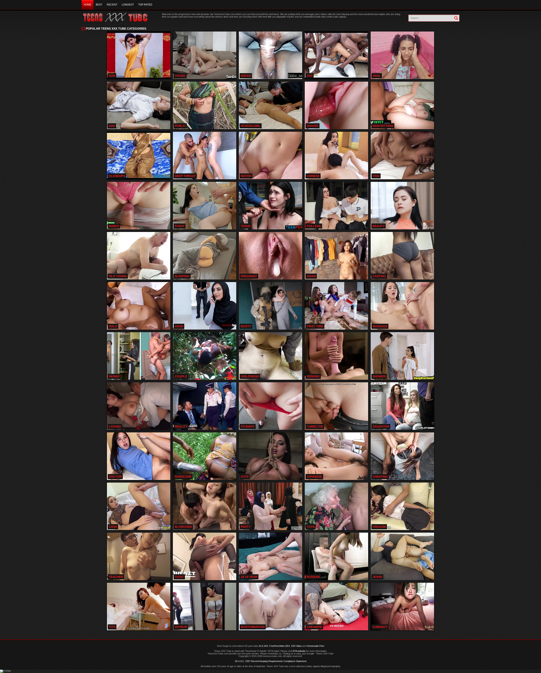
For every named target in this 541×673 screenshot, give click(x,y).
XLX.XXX (263, 646)
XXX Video (296, 646)
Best (99, 4)
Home (87, 4)
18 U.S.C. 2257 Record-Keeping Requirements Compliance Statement (270, 661)
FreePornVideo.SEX (279, 646)
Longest (128, 4)
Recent (112, 4)
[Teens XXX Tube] (119, 17)
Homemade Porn (315, 646)
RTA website (299, 651)
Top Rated (145, 4)
